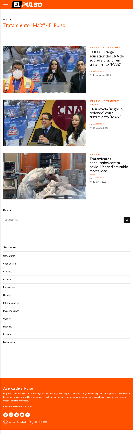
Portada (107, 48)
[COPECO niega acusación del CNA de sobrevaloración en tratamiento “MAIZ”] (44, 69)
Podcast (7, 326)
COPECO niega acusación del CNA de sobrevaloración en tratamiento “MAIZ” (107, 58)
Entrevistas (9, 287)
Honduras (95, 48)
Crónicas (7, 271)
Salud (117, 48)
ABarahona (98, 71)
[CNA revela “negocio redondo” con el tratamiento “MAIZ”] (44, 123)
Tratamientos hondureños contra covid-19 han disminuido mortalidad (109, 165)
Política (7, 334)
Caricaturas (9, 256)
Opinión (7, 318)
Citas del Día (9, 263)
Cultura (7, 279)
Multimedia (9, 342)
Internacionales (11, 303)
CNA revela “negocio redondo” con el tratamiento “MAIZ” (106, 113)
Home (6, 19)
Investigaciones (111, 101)
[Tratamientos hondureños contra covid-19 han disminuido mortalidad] (44, 176)
